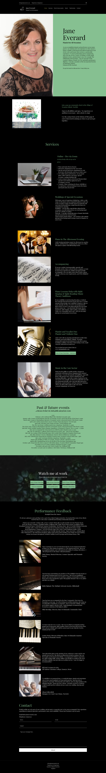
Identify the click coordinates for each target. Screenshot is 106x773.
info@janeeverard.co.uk (24, 2)
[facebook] (86, 3)
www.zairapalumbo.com (62, 349)
